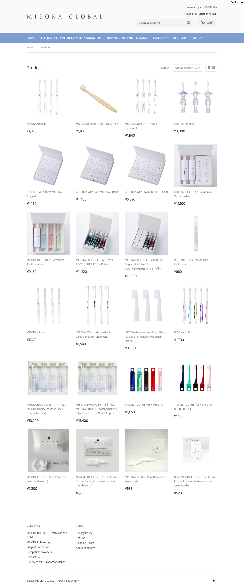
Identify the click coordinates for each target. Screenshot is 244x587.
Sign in (189, 14)
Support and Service (38, 547)
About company (85, 547)
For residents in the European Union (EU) (71, 37)
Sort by (165, 67)
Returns (80, 537)
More (196, 37)
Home (30, 47)
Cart (210, 22)
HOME (31, 37)
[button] (237, 2)
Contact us (33, 557)
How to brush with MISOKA (127, 37)
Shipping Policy (85, 542)
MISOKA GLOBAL (44, 580)
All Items (179, 37)
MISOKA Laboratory (39, 542)
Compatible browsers (39, 552)
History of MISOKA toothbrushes (46, 562)
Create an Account (208, 14)
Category (160, 37)
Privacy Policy (84, 533)
